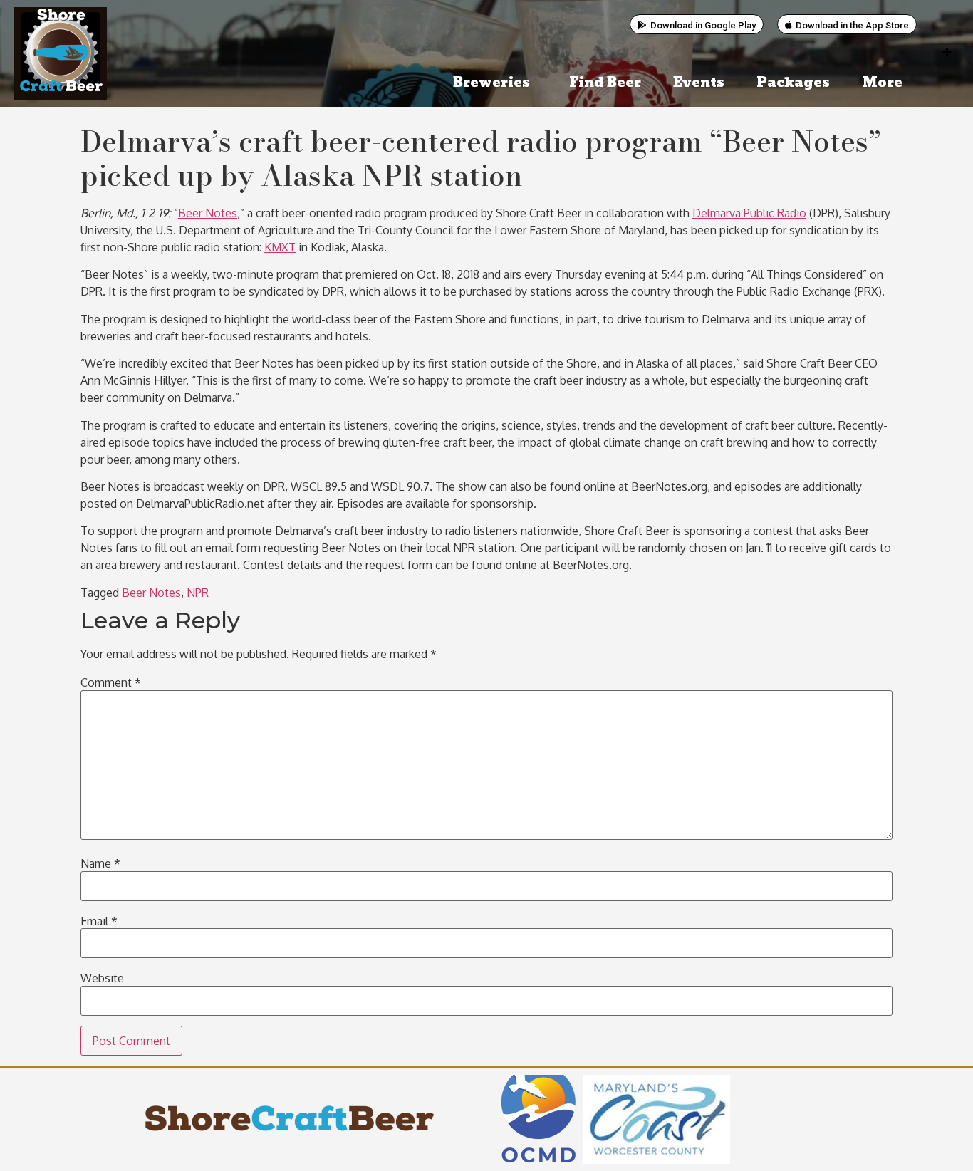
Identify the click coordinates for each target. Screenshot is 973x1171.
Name (100, 863)
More (882, 83)
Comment (110, 682)
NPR (198, 593)
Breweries (491, 83)
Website (102, 978)
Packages (793, 83)
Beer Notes (207, 213)
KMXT (280, 247)
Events (698, 83)
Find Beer (605, 83)
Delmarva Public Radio (749, 213)
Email (99, 921)
